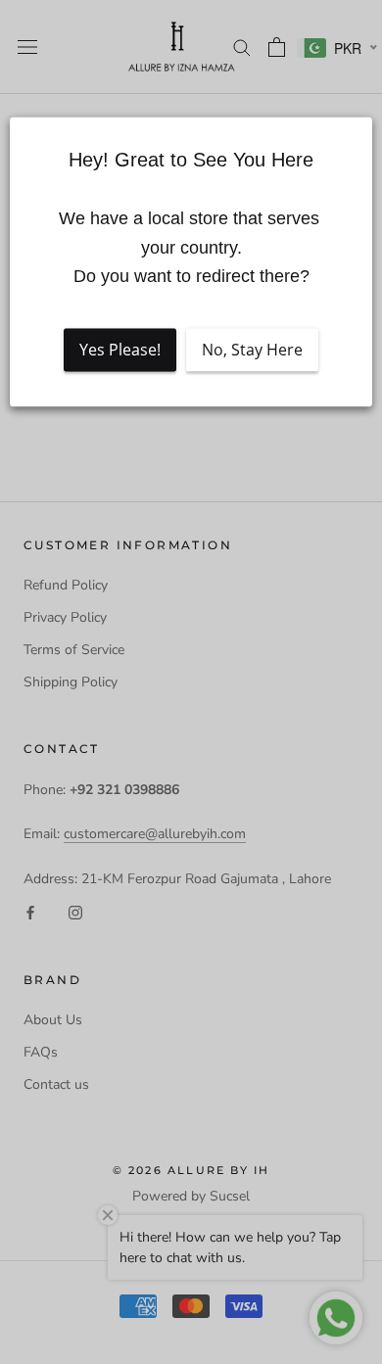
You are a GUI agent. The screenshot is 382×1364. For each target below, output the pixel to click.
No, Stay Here (252, 349)
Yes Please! (120, 349)
